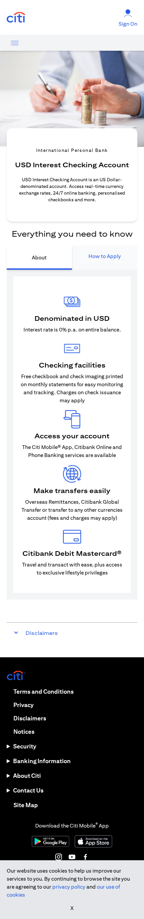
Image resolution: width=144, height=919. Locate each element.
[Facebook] (85, 857)
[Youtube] (72, 857)
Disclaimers (29, 718)
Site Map (25, 805)
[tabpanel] (72, 435)
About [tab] (39, 257)
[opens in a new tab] (16, 17)
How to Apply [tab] (104, 256)
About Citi (27, 775)
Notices (23, 731)
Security (24, 746)
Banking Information (42, 760)
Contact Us (28, 790)
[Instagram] (59, 857)
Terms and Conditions (43, 691)
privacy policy (68, 887)
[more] (15, 43)
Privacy (23, 704)
